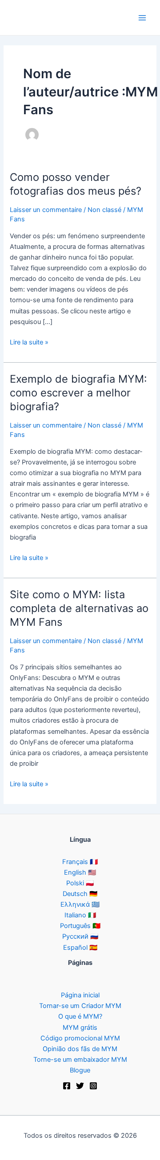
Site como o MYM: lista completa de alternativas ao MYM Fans (79, 608)
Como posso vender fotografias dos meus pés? (75, 184)
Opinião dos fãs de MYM (80, 1049)
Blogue (80, 1070)
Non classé (104, 210)
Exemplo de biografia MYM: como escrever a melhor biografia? (78, 392)
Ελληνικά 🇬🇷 (80, 904)
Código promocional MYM (80, 1038)
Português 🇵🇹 (80, 926)
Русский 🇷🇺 (80, 936)
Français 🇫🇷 (80, 862)
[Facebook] (67, 1086)
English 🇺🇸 (80, 872)
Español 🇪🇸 (80, 948)
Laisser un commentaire (46, 210)
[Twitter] (80, 1086)
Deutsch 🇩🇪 (80, 894)
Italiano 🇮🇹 (80, 915)
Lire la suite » (29, 343)
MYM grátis (80, 1028)
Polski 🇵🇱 (80, 883)
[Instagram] (93, 1086)
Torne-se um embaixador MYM (80, 1060)
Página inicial (80, 995)
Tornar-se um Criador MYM (80, 1006)
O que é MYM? (80, 1016)
